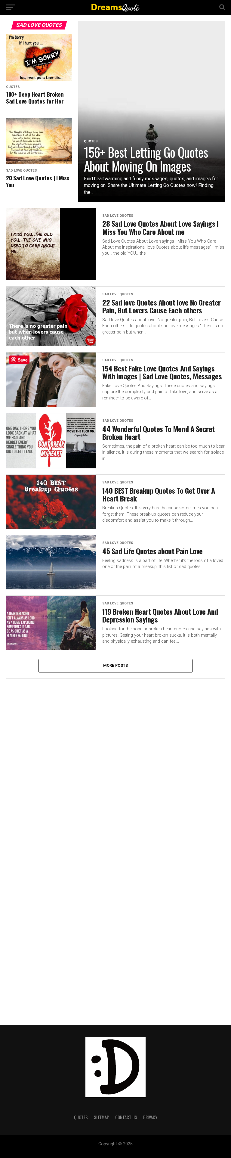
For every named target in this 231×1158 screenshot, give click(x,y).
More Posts (115, 665)
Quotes (81, 1117)
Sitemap (101, 1117)
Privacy (150, 1117)
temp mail (115, 1149)
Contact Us (126, 1117)
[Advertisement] (51, 775)
